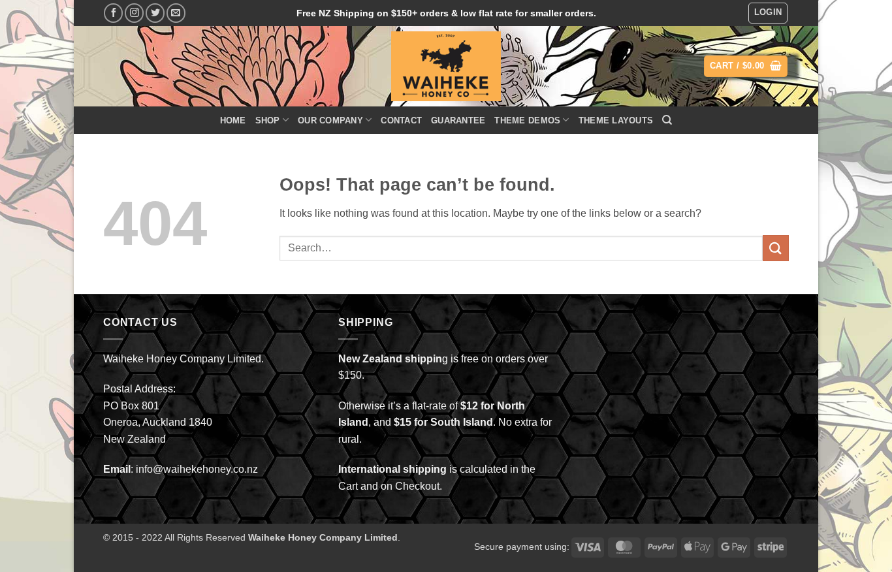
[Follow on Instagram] (134, 12)
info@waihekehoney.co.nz (197, 469)
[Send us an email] (176, 12)
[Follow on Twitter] (155, 12)
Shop (267, 120)
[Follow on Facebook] (113, 12)
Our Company (330, 120)
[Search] (667, 120)
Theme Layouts (616, 120)
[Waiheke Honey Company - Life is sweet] (446, 66)
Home (233, 120)
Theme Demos (527, 120)
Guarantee (458, 120)
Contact (401, 120)
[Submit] (776, 248)
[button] (768, 13)
